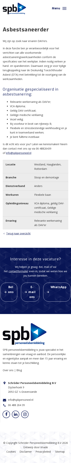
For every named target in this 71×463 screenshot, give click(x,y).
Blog (19, 370)
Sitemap (60, 451)
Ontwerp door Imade (35, 447)
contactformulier (18, 271)
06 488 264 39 (16, 405)
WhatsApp (59, 287)
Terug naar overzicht (18, 233)
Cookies (11, 451)
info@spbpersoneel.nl (18, 153)
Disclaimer (25, 451)
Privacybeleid (43, 451)
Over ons (8, 370)
